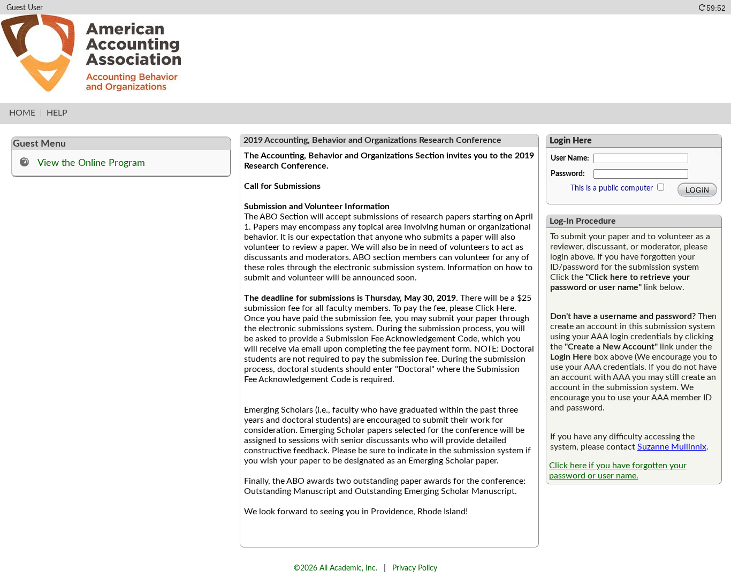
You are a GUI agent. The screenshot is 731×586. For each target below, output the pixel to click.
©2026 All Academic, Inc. (335, 568)
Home (22, 113)
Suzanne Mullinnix (671, 447)
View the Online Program (91, 163)
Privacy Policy (414, 568)
